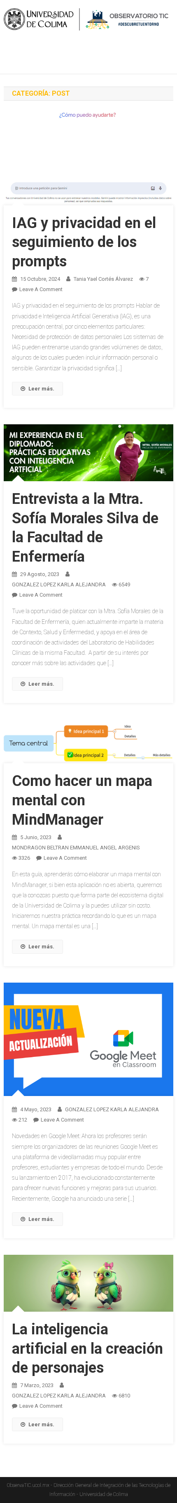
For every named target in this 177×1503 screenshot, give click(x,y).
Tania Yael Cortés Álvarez (103, 279)
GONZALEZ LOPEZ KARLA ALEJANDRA (59, 584)
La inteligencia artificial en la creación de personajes (87, 1349)
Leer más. (41, 389)
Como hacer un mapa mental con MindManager (82, 800)
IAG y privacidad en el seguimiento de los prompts (84, 242)
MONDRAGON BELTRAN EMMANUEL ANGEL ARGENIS (76, 847)
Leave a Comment (41, 289)
